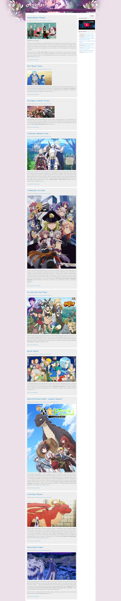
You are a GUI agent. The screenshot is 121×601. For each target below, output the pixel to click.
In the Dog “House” (35, 494)
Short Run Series (50, 402)
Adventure (31, 94)
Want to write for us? (47, 10)
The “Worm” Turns (34, 66)
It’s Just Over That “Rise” (37, 292)
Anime (37, 20)
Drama (37, 59)
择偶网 (80, 47)
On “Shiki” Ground (90, 50)
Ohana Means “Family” (36, 18)
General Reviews (42, 20)
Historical (37, 127)
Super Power (38, 285)
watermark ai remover (83, 41)
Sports (37, 344)
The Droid (49, 20)
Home (28, 10)
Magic (37, 596)
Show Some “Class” (35, 547)
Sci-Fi (34, 285)
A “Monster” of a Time (36, 190)
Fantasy (35, 184)
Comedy (33, 59)
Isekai (38, 94)
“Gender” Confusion (89, 52)
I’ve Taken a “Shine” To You (38, 101)
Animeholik (81, 43)
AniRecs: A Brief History (36, 10)
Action (30, 59)
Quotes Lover (82, 50)
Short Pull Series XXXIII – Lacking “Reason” (45, 399)
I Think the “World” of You (37, 133)
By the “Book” (33, 351)
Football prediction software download (86, 38)
